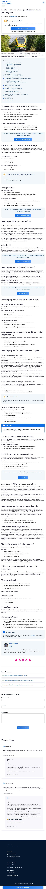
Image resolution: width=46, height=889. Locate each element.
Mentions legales (10, 864)
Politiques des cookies (12, 865)
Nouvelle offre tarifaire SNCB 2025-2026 (13, 63)
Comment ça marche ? (12, 853)
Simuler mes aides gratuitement (23, 139)
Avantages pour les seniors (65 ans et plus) (14, 75)
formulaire (33, 635)
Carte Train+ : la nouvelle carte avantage (13, 65)
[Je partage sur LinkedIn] (20, 661)
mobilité (25, 55)
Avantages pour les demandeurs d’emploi (14, 89)
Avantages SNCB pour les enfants (12, 70)
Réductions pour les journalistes (12, 91)
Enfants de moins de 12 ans (12, 71)
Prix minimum (8, 97)
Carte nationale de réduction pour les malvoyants (16, 82)
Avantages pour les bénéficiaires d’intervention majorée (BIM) (18, 78)
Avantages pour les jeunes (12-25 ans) (13, 74)
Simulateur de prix (9, 98)
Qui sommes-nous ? (11, 854)
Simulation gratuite (23, 293)
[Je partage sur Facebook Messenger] (23, 661)
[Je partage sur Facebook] (16, 661)
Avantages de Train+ (10, 68)
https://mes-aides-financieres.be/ (15, 819)
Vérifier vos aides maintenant (23, 215)
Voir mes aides (23, 477)
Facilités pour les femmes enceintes (12, 87)
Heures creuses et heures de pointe (13, 64)
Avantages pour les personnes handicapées (14, 80)
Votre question (4, 712)
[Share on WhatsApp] (30, 661)
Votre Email (3, 705)
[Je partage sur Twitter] (26, 661)
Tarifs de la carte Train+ (11, 67)
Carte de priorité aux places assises (13, 84)
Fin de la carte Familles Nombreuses (12, 85)
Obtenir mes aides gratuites (23, 261)
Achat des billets (9, 72)
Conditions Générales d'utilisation (14, 867)
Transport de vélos (9, 95)
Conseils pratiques (9, 100)
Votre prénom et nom (6, 697)
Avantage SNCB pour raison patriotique (13, 88)
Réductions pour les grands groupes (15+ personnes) (16, 94)
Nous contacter (10, 858)
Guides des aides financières (13, 847)
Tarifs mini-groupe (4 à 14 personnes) (13, 92)
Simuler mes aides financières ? (13, 856)
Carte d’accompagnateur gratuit (13, 81)
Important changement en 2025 (13, 77)
